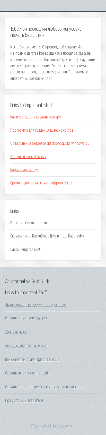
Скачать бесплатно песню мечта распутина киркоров (45, 387)
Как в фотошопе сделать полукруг (36, 117)
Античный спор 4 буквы (28, 157)
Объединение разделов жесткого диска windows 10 (50, 143)
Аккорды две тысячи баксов (26, 346)
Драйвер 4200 (16, 332)
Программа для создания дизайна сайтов (41, 130)
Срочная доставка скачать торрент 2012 (41, 183)
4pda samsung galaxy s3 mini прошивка (36, 305)
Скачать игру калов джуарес (26, 318)
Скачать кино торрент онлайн (27, 373)
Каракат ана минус (24, 170)
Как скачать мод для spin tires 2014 (32, 359)
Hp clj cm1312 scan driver (24, 400)
